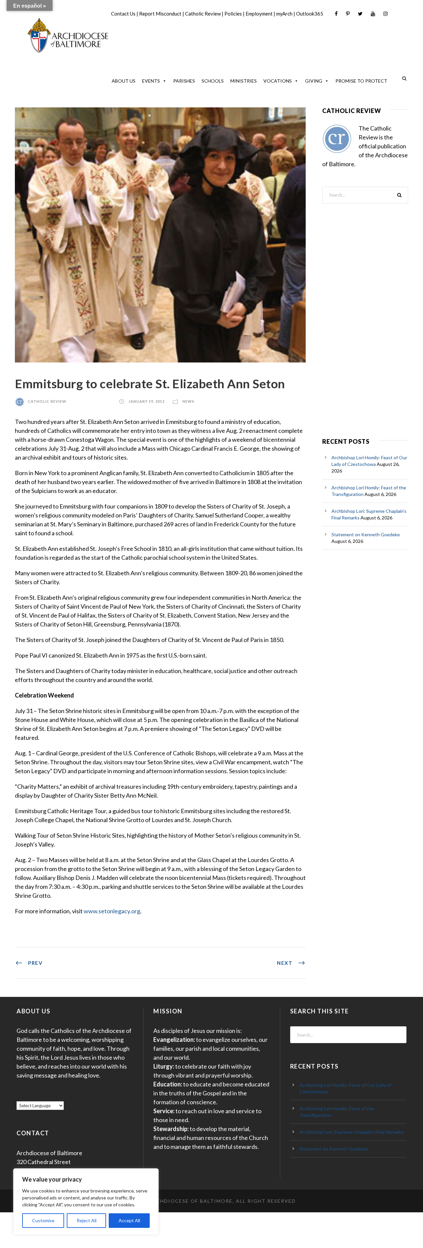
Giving (313, 81)
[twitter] (360, 14)
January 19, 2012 (147, 401)
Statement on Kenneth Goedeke (365, 534)
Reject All (86, 1220)
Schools (213, 81)
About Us (123, 81)
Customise (43, 1220)
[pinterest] (348, 14)
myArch (284, 14)
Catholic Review (203, 14)
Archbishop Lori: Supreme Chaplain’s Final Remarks (351, 1132)
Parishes (184, 81)
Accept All (129, 1220)
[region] (86, 1201)
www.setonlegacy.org (112, 911)
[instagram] (385, 14)
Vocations (277, 81)
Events (151, 81)
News (188, 401)
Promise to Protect (361, 81)
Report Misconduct (160, 14)
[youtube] (373, 14)
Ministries (243, 81)
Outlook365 (309, 14)
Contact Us (123, 14)
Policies (233, 14)
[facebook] (336, 14)
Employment (259, 14)
